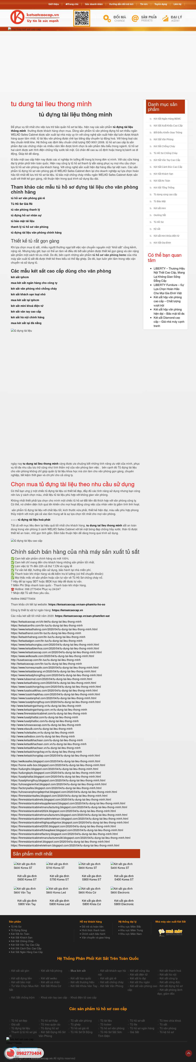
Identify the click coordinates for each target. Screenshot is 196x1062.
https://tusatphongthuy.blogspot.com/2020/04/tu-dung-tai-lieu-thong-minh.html (58, 780)
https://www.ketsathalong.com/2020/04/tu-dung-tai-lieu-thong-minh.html (54, 629)
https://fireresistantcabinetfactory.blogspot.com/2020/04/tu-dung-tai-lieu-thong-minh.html (64, 834)
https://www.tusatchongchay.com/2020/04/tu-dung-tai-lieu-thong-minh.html (56, 686)
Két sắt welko (49, 978)
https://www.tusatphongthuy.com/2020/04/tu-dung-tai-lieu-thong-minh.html (55, 702)
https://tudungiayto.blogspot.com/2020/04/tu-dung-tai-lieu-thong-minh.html (56, 773)
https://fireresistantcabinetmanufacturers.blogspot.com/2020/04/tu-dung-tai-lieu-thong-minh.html (69, 815)
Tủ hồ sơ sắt (137, 1020)
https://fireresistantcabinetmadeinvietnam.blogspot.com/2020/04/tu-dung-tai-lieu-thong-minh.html (69, 818)
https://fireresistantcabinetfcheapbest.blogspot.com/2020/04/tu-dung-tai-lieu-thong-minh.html (67, 830)
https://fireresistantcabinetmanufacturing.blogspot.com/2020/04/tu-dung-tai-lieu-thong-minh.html (69, 807)
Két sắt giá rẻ (108, 978)
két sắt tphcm (20, 277)
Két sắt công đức (170, 982)
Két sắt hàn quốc (81, 978)
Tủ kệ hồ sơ (167, 1032)
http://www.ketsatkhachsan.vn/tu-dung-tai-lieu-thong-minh (46, 748)
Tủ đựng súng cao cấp (165, 194)
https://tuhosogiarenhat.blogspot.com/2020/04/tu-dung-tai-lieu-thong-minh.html (58, 784)
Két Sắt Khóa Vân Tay (84, 986)
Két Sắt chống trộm (23, 997)
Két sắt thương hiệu (82, 982)
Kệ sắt (157, 229)
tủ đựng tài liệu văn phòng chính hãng (36, 232)
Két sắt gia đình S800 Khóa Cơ (91, 902)
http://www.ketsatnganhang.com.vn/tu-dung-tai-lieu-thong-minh (49, 709)
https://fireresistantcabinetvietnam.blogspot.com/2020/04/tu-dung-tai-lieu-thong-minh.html (65, 845)
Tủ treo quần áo (50, 1024)
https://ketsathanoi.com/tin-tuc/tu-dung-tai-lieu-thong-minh (46, 633)
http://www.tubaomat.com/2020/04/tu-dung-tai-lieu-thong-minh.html (51, 679)
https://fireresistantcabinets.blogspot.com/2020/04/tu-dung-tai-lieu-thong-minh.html (61, 799)
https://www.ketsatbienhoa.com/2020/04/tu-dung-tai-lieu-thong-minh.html (55, 648)
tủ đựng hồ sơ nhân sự (26, 215)
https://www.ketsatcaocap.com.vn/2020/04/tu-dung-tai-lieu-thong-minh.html (56, 652)
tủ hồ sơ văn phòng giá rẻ (28, 198)
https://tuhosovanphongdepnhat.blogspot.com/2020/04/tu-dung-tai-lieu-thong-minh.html (64, 792)
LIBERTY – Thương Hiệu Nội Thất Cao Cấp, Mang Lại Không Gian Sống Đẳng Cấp (169, 274)
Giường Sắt (160, 215)
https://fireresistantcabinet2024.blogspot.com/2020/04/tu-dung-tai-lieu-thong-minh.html (63, 811)
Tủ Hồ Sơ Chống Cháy (165, 153)
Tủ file (133, 1024)
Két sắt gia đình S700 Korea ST (59, 877)
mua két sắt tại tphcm (25, 300)
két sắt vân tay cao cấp (26, 311)
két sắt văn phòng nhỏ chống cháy (34, 288)
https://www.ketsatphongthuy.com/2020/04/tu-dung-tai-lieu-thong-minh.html (56, 675)
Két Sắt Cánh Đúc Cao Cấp (168, 167)
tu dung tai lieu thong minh (41, 463)
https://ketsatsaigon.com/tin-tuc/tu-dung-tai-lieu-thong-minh (46, 641)
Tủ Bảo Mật (160, 201)
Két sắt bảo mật (20, 982)
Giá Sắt (134, 1032)
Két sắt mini (160, 208)
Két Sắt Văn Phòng (163, 139)
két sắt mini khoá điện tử (27, 306)
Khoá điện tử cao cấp (83, 997)
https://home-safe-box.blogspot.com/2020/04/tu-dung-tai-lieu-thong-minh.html (58, 765)
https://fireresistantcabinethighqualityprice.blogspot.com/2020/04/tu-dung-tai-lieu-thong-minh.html (70, 822)
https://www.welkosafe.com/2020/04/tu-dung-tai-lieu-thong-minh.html (52, 656)
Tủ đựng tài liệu (20, 1028)
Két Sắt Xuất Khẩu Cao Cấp (168, 125)
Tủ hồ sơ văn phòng (112, 1028)
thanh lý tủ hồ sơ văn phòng (29, 227)
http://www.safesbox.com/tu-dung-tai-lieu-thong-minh (43, 736)
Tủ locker (105, 1024)
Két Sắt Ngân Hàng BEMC (167, 118)
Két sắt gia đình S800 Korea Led (59, 902)
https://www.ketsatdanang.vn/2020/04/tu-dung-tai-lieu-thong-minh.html (53, 671)
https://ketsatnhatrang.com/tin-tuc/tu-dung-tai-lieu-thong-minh (48, 637)
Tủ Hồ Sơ (159, 222)
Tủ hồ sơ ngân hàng (142, 1028)
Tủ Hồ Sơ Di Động (81, 1032)
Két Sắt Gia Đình (162, 242)
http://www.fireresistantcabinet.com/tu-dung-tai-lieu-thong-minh (49, 713)
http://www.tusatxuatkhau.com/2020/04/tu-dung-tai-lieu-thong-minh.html (54, 690)
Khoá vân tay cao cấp (54, 997)
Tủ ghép (76, 1024)
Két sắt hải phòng (51, 970)
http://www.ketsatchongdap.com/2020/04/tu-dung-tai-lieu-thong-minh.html (55, 755)
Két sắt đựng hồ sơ (171, 986)
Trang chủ (73, 4)
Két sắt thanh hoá (170, 970)
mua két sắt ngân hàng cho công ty (34, 283)
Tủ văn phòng (168, 1028)
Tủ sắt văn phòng (81, 1020)
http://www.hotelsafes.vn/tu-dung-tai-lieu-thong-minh (42, 732)
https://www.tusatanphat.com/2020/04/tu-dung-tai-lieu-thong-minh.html (53, 698)
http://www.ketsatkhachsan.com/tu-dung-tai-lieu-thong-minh (47, 740)
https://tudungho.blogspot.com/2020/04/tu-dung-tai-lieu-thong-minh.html (54, 769)
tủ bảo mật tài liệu (22, 221)
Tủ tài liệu (106, 1020)
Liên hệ (177, 4)
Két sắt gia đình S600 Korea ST (27, 877)
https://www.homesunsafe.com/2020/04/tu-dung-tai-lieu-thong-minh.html (54, 667)
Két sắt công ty (169, 978)
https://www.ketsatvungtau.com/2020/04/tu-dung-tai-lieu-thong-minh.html (55, 644)
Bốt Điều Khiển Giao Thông (168, 132)
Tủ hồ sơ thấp (49, 1020)
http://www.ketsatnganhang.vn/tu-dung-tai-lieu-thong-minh (46, 706)
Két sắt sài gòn (20, 970)
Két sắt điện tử (139, 974)
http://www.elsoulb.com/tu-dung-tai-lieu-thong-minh (42, 729)
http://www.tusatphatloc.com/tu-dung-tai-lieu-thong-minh (45, 721)
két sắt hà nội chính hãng (27, 317)
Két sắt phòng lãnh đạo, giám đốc (169, 991)
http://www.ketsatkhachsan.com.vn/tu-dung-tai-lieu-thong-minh (49, 744)
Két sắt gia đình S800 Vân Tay (27, 902)
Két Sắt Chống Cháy (164, 146)
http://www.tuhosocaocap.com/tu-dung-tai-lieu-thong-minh (46, 725)
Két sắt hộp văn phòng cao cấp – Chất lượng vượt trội (168, 301)
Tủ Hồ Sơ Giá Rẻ (22, 204)
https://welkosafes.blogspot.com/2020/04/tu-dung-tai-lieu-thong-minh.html (55, 761)
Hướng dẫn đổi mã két (121, 4)
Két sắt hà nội (168, 974)
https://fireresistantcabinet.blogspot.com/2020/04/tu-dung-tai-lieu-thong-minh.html (60, 841)
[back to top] (188, 1053)
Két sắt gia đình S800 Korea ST (91, 877)
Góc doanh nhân (94, 4)
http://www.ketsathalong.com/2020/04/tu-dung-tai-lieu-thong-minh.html (53, 683)
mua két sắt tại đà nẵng (26, 323)
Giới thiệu (53, 4)
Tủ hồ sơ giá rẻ (80, 1028)
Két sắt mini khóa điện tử (166, 236)
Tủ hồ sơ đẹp (19, 1020)
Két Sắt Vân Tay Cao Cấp (167, 160)
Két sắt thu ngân (140, 982)
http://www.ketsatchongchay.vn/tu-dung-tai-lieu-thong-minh (46, 751)
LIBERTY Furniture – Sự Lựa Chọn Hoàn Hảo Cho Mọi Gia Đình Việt (169, 289)
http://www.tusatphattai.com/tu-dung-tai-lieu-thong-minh (44, 717)
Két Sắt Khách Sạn (163, 174)
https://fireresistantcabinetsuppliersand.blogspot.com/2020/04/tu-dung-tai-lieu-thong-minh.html (68, 803)
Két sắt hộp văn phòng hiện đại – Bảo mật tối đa (169, 311)
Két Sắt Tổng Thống (164, 187)
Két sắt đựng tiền (21, 978)
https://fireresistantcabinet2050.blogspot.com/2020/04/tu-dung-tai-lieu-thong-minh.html (63, 826)
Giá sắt (15, 1024)
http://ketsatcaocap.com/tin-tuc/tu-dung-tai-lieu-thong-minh (46, 663)
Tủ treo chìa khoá (170, 1020)
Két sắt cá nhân (50, 982)
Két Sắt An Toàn (162, 180)
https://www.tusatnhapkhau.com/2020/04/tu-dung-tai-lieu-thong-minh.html (55, 694)
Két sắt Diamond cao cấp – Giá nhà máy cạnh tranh (169, 321)
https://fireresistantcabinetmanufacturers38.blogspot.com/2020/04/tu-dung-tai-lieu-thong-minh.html (70, 838)
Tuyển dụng (160, 4)
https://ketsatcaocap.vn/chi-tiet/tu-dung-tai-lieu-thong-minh (46, 621)
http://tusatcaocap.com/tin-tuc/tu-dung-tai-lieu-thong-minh (46, 660)
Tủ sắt (163, 1024)
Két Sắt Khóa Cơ (51, 986)
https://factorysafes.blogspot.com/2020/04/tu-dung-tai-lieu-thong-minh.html (56, 788)
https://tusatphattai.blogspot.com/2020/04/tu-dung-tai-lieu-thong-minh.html (56, 776)
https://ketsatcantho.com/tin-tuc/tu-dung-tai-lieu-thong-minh (47, 625)
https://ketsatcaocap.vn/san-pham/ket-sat (82, 616)
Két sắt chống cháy (111, 982)
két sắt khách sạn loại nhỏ (28, 294)
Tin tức (144, 4)
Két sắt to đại (138, 978)
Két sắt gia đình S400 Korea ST (124, 877)
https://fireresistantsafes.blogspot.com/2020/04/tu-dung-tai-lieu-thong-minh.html (59, 795)
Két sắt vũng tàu (140, 970)
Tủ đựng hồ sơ (50, 1028)
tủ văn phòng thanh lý (25, 209)
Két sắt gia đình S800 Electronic (124, 902)
